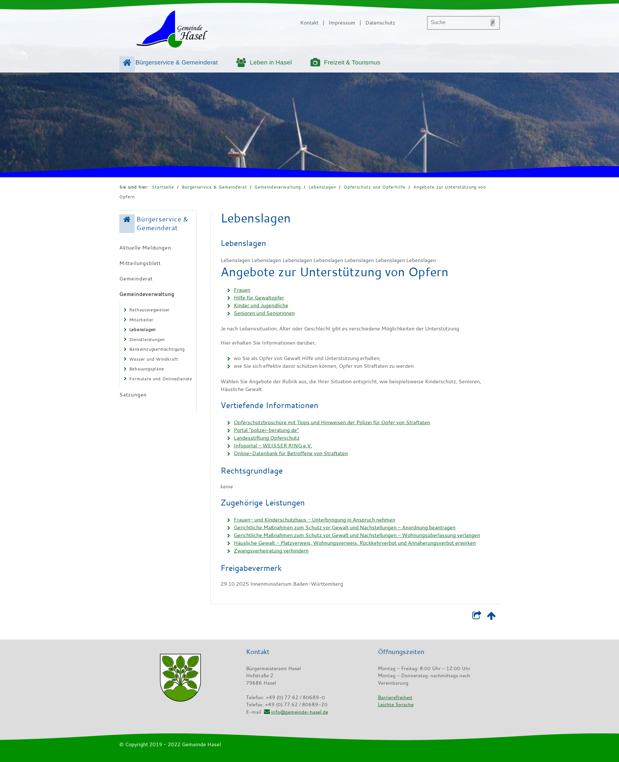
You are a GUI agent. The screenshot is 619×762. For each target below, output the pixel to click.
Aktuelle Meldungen (145, 247)
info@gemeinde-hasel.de (299, 711)
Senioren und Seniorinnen (264, 313)
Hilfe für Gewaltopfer (259, 297)
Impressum (342, 22)
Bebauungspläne (146, 369)
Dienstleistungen (147, 339)
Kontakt (309, 22)
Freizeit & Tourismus (352, 62)
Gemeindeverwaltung (277, 187)
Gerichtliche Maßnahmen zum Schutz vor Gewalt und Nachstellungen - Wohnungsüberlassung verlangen (357, 535)
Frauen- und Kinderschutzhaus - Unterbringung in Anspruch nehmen (314, 519)
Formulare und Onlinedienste (160, 379)
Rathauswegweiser (149, 310)
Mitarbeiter (141, 320)
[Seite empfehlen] (477, 616)
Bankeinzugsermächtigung (157, 349)
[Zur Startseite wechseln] (171, 30)
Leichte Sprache (396, 704)
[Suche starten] (493, 22)
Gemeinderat (136, 278)
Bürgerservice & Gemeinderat (176, 62)
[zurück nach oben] (491, 616)
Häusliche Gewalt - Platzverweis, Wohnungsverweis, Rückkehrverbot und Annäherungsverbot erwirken (355, 542)
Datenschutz (380, 22)
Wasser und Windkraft (153, 359)
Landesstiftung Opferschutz (267, 437)
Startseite (163, 187)
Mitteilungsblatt (140, 263)
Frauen (242, 289)
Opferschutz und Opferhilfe (375, 187)
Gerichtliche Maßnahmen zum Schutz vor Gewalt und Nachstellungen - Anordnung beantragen (345, 527)
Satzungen (133, 394)
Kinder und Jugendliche (261, 305)
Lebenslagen (322, 187)
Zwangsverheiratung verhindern (271, 550)
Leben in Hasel (271, 62)
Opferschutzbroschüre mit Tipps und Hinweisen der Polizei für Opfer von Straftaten (332, 422)
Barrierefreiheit (395, 697)
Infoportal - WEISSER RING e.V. (273, 445)
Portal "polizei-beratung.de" (266, 430)
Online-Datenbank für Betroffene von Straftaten (291, 453)
